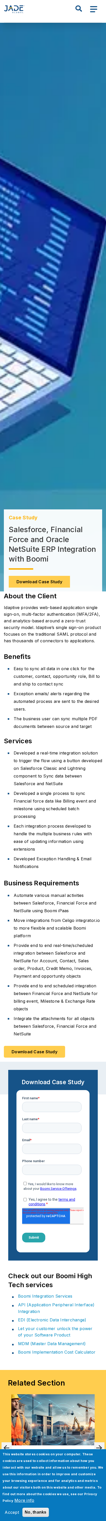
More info (24, 1500)
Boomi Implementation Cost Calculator (56, 1352)
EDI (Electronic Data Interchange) (52, 1319)
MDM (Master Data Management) (52, 1343)
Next (99, 1447)
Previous (7, 1447)
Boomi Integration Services (45, 1296)
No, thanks (36, 1512)
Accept (12, 1512)
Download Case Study (39, 581)
